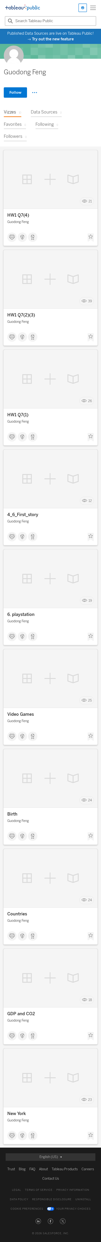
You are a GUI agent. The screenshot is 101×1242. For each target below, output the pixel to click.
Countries (17, 914)
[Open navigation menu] (93, 8)
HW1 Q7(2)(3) (21, 315)
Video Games (20, 714)
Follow (15, 92)
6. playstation (21, 614)
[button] (38, 1221)
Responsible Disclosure (52, 1199)
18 (90, 1000)
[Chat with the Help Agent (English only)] (82, 8)
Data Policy (19, 1199)
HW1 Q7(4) (18, 215)
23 (90, 1100)
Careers (88, 1169)
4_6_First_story (22, 514)
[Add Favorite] (91, 237)
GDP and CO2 (21, 1013)
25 (90, 701)
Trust (11, 1169)
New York (16, 1113)
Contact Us (50, 1179)
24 (90, 800)
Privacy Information (72, 1189)
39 (90, 301)
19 (90, 601)
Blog (22, 1169)
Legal (16, 1189)
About (43, 1169)
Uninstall (83, 1199)
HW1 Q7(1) (17, 414)
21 (90, 201)
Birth (12, 814)
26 (90, 401)
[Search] (9, 21)
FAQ (32, 1169)
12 (90, 501)
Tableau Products (65, 1169)
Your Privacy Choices (73, 1208)
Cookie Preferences (27, 1208)
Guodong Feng (18, 222)
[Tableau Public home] (22, 8)
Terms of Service (39, 1189)
